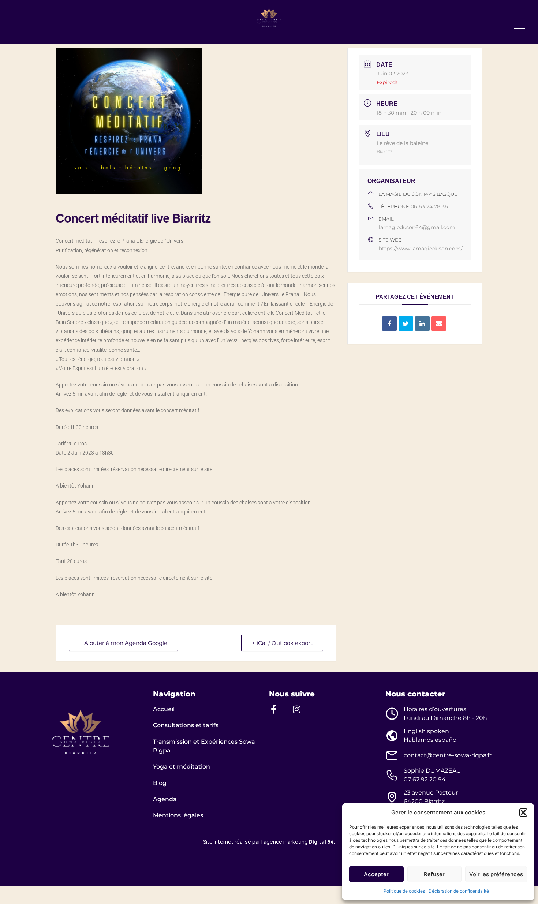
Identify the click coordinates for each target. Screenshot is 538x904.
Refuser (434, 874)
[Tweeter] (406, 323)
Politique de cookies (404, 891)
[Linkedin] (422, 323)
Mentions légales (178, 815)
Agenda (165, 799)
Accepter (376, 874)
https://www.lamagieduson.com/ (421, 248)
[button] (523, 812)
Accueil (164, 709)
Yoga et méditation (181, 766)
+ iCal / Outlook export (282, 642)
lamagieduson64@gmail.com (417, 227)
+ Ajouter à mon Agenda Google (123, 642)
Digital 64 (321, 841)
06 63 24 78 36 (429, 206)
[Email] (438, 323)
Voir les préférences (496, 874)
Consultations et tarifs (185, 725)
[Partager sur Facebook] (389, 323)
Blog (160, 783)
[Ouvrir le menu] (519, 31)
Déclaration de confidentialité (459, 891)
